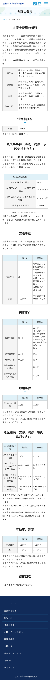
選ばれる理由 (10, 611)
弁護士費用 (9, 625)
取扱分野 (8, 618)
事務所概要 (9, 639)
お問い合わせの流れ (13, 632)
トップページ (10, 604)
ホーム (4, 19)
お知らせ (8, 660)
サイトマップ (10, 668)
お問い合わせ (10, 646)
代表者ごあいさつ (12, 653)
